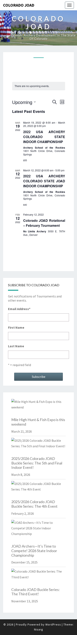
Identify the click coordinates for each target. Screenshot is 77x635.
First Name (16, 327)
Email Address (19, 309)
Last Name (16, 346)
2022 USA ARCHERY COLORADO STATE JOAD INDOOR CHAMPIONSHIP (44, 181)
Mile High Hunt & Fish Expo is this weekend (38, 421)
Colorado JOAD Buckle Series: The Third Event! (35, 591)
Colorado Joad (18, 5)
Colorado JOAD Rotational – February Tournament (44, 223)
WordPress (53, 624)
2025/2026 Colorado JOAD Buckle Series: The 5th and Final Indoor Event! (36, 463)
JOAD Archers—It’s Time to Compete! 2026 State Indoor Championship (34, 550)
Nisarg (38, 629)
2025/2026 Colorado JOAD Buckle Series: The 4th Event (34, 503)
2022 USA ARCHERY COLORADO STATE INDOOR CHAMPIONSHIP (44, 136)
